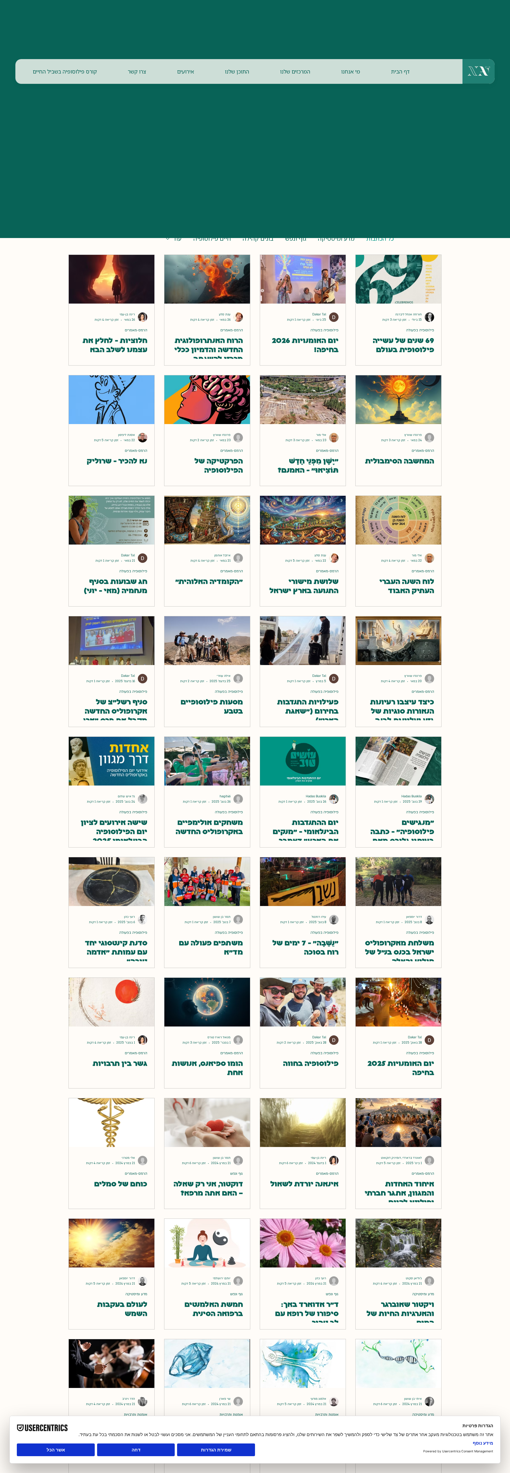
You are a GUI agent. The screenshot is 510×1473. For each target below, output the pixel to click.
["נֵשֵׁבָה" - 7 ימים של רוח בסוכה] (303, 881)
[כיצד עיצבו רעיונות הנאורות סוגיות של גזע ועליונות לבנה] (398, 640)
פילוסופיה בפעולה (420, 330)
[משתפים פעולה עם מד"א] (207, 881)
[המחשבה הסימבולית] (398, 399)
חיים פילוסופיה (212, 238)
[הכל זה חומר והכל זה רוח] (207, 1363)
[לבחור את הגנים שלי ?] (398, 1363)
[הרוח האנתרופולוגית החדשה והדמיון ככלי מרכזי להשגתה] (207, 279)
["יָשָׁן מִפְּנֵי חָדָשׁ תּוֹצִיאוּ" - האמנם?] (303, 399)
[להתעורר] (303, 1363)
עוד (177, 238)
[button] (350, 71)
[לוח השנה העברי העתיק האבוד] (398, 520)
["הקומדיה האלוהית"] (207, 520)
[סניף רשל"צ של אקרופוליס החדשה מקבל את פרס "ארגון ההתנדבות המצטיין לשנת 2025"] (111, 640)
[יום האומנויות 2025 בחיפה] (398, 1002)
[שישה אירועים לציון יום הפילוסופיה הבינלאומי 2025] (111, 761)
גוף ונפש (295, 238)
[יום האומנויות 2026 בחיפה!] (303, 279)
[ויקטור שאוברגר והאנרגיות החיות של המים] (398, 1243)
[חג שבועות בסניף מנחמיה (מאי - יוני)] (111, 520)
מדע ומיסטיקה (336, 238)
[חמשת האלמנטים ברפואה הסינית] (207, 1243)
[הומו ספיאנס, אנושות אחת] (207, 1002)
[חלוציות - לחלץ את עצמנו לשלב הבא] (111, 279)
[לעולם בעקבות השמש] (111, 1243)
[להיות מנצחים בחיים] (111, 1363)
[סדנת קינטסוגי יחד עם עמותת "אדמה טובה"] (111, 881)
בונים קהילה (258, 238)
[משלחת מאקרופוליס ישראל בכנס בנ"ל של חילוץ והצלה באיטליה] (398, 881)
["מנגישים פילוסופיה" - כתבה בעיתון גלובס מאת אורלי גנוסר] (398, 761)
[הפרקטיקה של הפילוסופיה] (207, 399)
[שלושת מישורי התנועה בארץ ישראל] (303, 520)
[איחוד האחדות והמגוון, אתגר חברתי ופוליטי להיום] (398, 1122)
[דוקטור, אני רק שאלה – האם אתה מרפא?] (207, 1122)
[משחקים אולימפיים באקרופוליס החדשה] (207, 761)
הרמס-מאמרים (231, 330)
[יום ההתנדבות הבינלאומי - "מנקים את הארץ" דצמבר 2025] (303, 761)
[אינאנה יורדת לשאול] (303, 1122)
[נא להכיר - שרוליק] (111, 399)
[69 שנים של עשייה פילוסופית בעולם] (398, 279)
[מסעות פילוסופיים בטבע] (207, 640)
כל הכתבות (380, 238)
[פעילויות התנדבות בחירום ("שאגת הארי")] (303, 640)
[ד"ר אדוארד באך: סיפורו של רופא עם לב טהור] (303, 1243)
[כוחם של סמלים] (111, 1122)
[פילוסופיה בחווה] (303, 1002)
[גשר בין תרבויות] (111, 1002)
